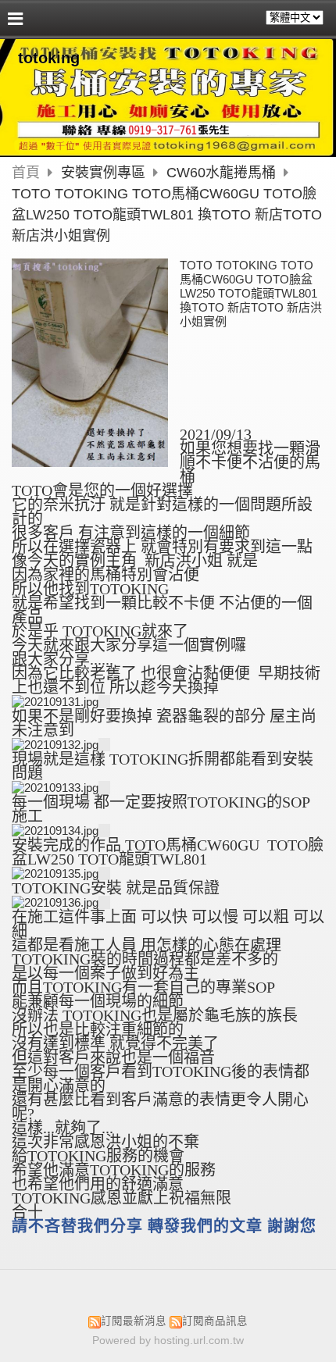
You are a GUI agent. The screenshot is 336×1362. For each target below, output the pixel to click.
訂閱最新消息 (133, 1321)
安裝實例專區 (105, 172)
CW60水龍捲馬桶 (221, 172)
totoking (49, 57)
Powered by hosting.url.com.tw (168, 1340)
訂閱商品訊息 (215, 1321)
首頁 (26, 172)
